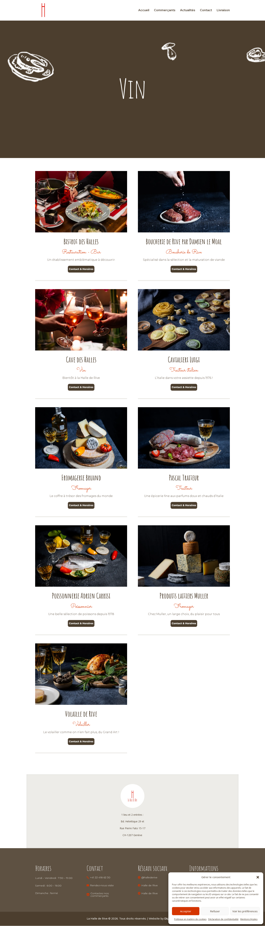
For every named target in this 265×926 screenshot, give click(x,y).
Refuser (215, 911)
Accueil (143, 10)
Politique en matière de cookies (190, 919)
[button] (258, 877)
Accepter (185, 911)
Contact (206, 10)
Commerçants (164, 10)
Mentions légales (248, 919)
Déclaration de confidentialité (223, 919)
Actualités (187, 10)
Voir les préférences (245, 911)
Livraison (223, 10)
